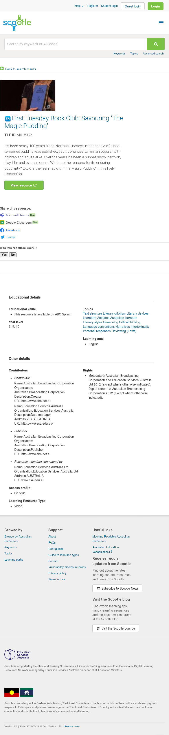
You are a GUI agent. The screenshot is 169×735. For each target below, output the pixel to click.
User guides (56, 549)
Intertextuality (140, 326)
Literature (89, 317)
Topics (134, 53)
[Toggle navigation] (161, 22)
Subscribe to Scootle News (120, 588)
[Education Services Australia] (17, 658)
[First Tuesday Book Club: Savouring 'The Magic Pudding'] (27, 112)
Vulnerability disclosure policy (67, 567)
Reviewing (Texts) (124, 331)
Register (92, 6)
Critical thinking (129, 322)
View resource (22, 185)
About (52, 536)
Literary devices (138, 313)
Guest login (133, 6)
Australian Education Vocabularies (105, 549)
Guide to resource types (63, 555)
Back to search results (20, 69)
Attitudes (103, 317)
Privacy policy (57, 573)
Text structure (92, 313)
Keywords (119, 53)
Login (155, 6)
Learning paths (13, 559)
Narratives (123, 326)
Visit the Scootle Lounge (118, 628)
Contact (53, 561)
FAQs (52, 542)
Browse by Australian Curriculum (17, 538)
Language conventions (99, 326)
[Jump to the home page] (17, 23)
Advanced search (153, 53)
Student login (109, 6)
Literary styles (92, 322)
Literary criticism (114, 313)
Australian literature (123, 317)
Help (78, 6)
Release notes (72, 726)
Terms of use (56, 579)
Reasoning (110, 322)
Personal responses (97, 331)
